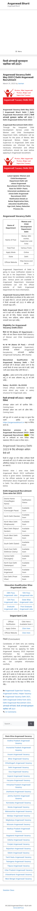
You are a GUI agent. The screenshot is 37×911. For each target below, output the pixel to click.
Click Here (26, 628)
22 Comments (10, 712)
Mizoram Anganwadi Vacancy (18, 824)
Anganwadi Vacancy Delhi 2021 (17, 697)
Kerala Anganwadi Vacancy (18, 807)
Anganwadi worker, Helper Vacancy (17, 694)
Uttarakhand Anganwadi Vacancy (18, 875)
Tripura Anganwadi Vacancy (18, 866)
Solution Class (8, 890)
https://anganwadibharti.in (13, 422)
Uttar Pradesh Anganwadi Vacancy (18, 870)
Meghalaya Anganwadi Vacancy (18, 820)
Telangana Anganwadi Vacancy (18, 861)
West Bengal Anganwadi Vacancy (18, 879)
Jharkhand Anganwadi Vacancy (18, 792)
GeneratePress (18, 908)
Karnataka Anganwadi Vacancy (18, 803)
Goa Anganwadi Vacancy (19, 772)
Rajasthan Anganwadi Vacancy (18, 849)
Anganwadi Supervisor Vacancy (17, 691)
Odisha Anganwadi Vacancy (18, 840)
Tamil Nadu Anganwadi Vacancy (18, 857)
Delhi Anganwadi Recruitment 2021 (17, 703)
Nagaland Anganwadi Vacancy (18, 836)
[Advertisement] (18, 29)
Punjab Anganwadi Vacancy (18, 844)
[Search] (31, 723)
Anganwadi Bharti (18, 3)
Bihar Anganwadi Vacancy (18, 759)
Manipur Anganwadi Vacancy (18, 816)
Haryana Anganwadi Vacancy (18, 780)
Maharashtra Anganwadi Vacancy (18, 811)
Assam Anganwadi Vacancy (18, 754)
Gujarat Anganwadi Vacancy (18, 776)
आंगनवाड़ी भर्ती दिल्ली (9, 706)
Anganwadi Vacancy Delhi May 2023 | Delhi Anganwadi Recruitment (18, 77)
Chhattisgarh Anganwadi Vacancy (18, 763)
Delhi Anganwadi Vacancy (18, 767)
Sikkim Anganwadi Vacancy (18, 853)
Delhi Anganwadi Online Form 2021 (17, 700)
